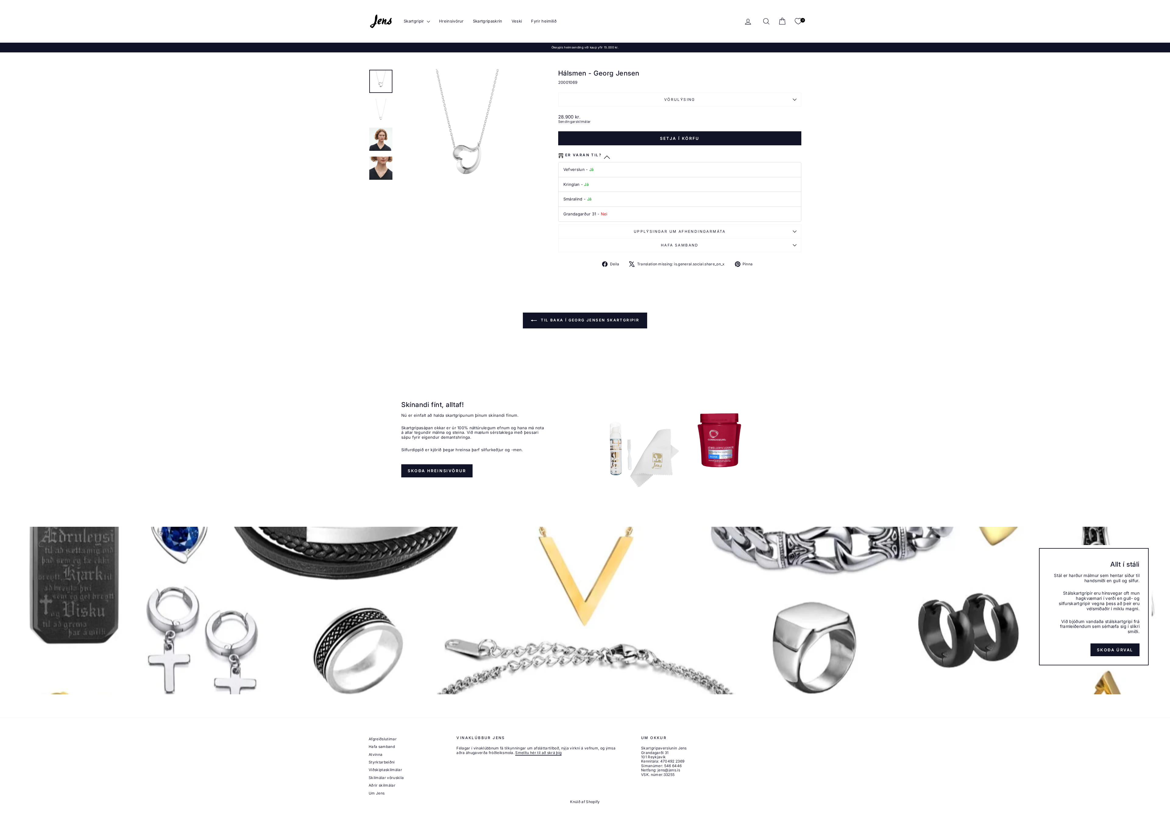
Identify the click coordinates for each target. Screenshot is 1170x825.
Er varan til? (583, 155)
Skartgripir (414, 21)
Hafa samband (680, 245)
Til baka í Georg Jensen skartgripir (589, 320)
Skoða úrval (1115, 649)
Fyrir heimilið (544, 21)
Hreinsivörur (451, 21)
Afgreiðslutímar (383, 739)
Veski (517, 21)
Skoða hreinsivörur (437, 470)
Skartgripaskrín (487, 21)
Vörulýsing (679, 99)
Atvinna (375, 754)
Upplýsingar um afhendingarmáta (680, 231)
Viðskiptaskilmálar (385, 769)
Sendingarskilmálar (574, 121)
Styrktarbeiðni (382, 762)
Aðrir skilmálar (382, 785)
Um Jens (377, 793)
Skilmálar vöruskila (386, 777)
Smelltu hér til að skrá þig (538, 752)
